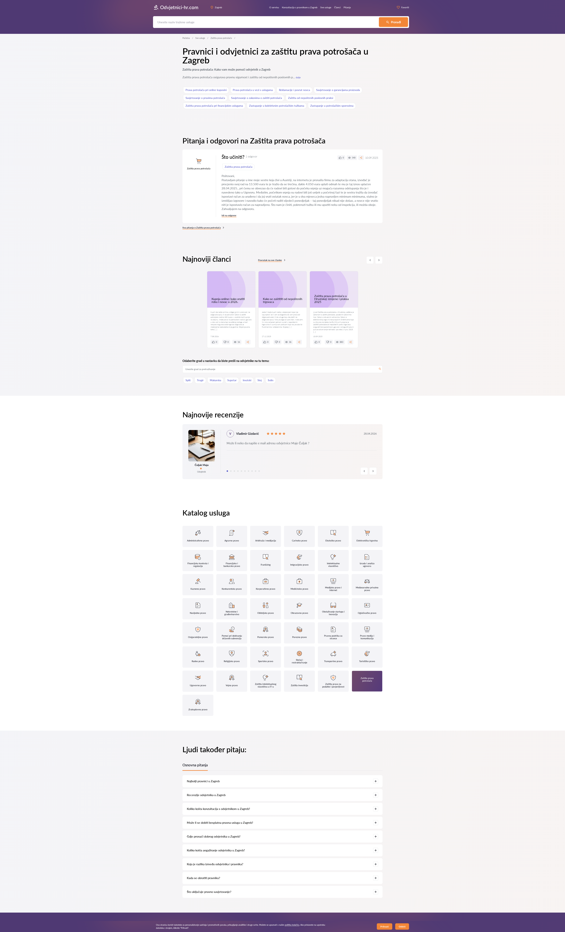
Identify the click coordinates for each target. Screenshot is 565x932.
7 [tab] (248, 471)
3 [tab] (234, 471)
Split (188, 380)
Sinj (259, 380)
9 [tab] (255, 471)
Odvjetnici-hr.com (179, 7)
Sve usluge (200, 38)
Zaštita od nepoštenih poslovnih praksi (310, 97)
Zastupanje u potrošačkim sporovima (331, 105)
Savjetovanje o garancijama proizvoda (338, 90)
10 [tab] (259, 471)
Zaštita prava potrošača (238, 166)
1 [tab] (227, 471)
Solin (270, 380)
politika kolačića (292, 925)
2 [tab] (231, 471)
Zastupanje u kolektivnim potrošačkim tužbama (276, 105)
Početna (186, 38)
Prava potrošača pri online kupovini (206, 90)
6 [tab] (245, 471)
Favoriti (405, 7)
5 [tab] (241, 471)
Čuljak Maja (201, 465)
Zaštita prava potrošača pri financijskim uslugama (214, 105)
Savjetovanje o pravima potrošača (205, 97)
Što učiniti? (233, 157)
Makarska (215, 380)
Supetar (232, 380)
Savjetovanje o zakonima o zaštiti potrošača (256, 97)
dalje (298, 77)
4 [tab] (238, 471)
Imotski (247, 380)
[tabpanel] (282, 451)
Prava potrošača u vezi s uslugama (253, 90)
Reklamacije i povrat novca (294, 90)
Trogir (200, 380)
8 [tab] (252, 471)
